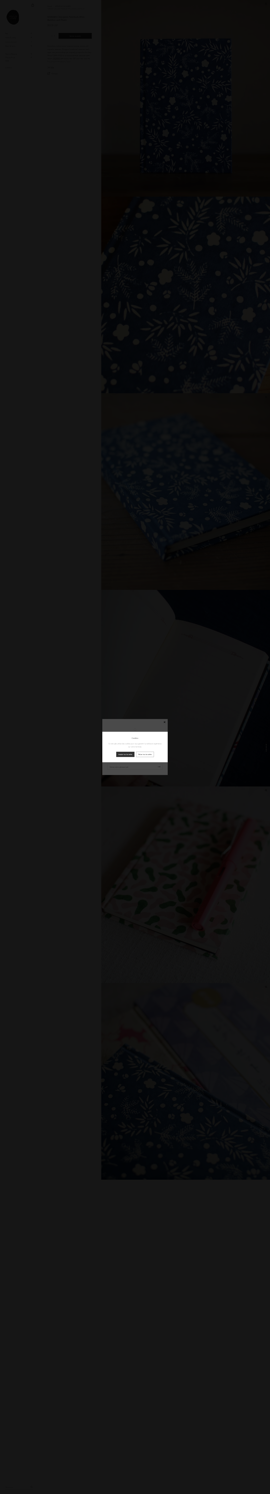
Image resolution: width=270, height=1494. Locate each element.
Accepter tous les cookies (125, 754)
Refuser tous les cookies (145, 754)
